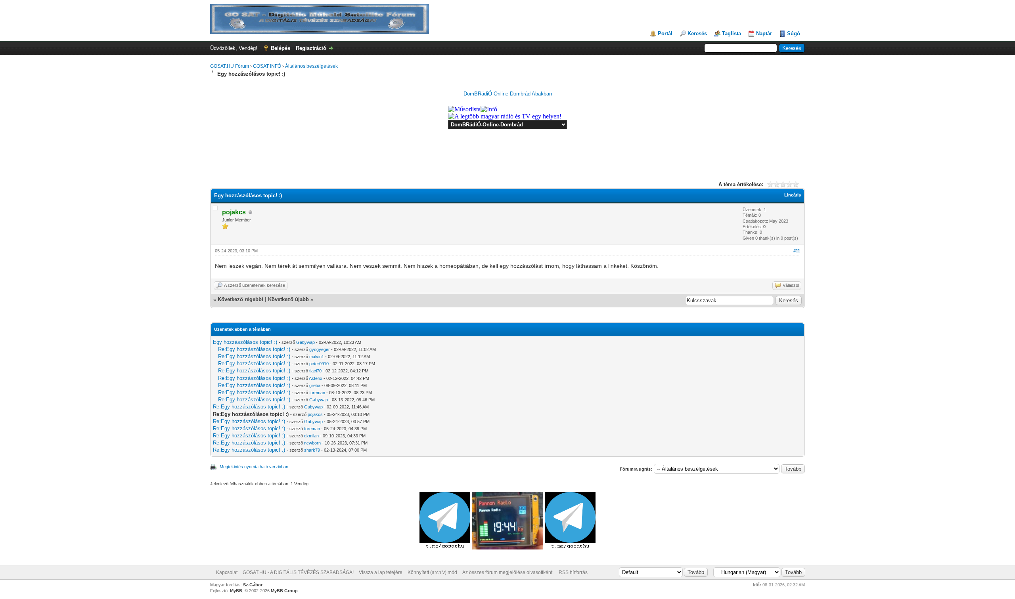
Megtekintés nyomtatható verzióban (254, 466)
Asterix (315, 378)
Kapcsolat (226, 572)
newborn (312, 443)
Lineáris (792, 195)
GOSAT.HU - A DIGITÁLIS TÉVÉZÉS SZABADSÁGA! (298, 572)
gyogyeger (319, 349)
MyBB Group (284, 590)
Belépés (280, 48)
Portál (665, 33)
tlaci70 (315, 370)
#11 (796, 250)
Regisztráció (311, 48)
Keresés (697, 33)
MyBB (236, 590)
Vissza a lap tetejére (380, 572)
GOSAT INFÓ (267, 66)
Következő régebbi (240, 299)
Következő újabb (288, 299)
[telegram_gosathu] (445, 548)
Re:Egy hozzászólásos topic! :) (254, 349)
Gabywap (305, 342)
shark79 (312, 450)
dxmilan (311, 435)
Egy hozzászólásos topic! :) (245, 342)
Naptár (764, 33)
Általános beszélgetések (311, 66)
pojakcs (315, 414)
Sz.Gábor (252, 584)
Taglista (731, 33)
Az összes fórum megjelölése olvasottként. (507, 572)
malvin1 (316, 356)
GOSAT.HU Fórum (229, 66)
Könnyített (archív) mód (432, 572)
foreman (317, 392)
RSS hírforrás (573, 572)
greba (314, 385)
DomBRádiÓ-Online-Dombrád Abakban (507, 94)
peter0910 (319, 363)
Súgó (793, 33)
